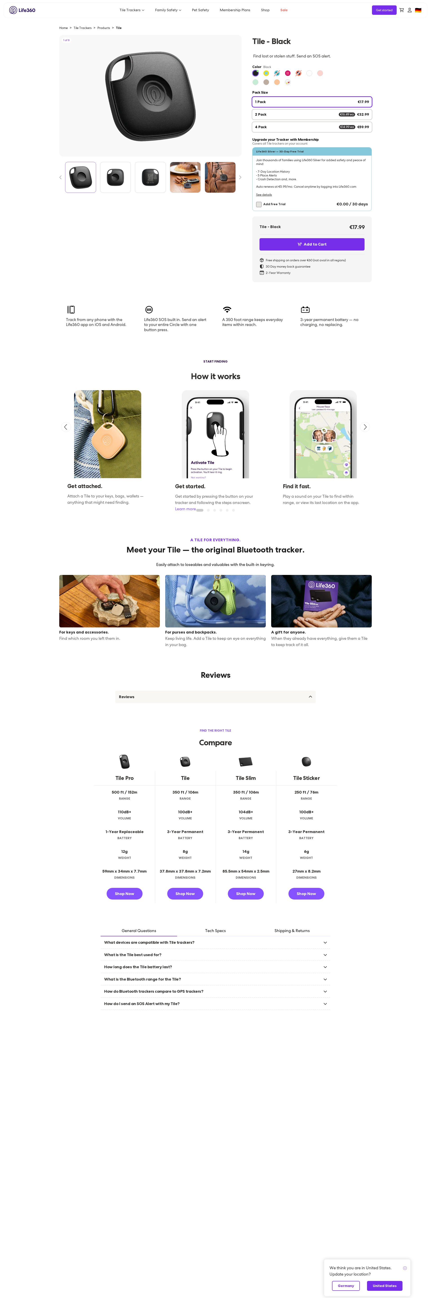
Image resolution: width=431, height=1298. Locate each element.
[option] (255, 73)
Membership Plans (235, 10)
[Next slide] (365, 427)
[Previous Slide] (62, 177)
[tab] (139, 931)
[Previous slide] (66, 427)
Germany (346, 1285)
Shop (265, 10)
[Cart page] (401, 10)
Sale (284, 10)
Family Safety (166, 10)
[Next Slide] (239, 177)
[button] (312, 179)
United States (385, 1285)
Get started (384, 10)
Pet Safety (200, 10)
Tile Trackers (130, 10)
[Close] (405, 1268)
